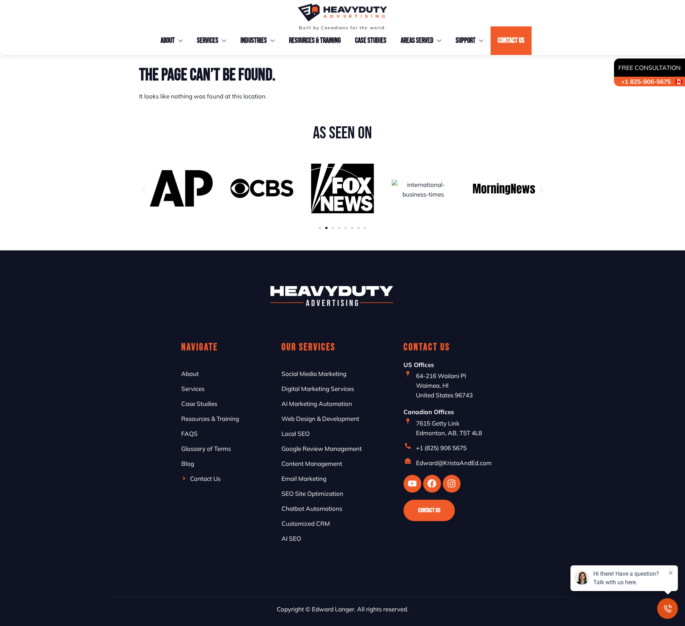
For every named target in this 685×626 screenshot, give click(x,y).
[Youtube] (412, 484)
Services (207, 40)
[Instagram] (452, 484)
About (168, 40)
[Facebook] (432, 484)
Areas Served (417, 40)
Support (466, 40)
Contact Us (511, 40)
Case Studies (370, 40)
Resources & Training (315, 40)
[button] (143, 189)
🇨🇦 (650, 74)
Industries (253, 40)
